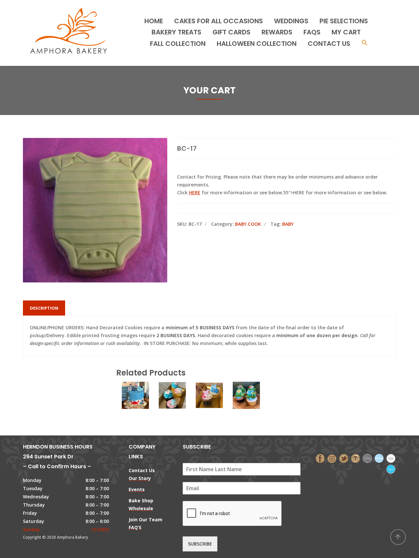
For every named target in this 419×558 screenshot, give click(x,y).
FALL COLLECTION (178, 43)
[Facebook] (320, 458)
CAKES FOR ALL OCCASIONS (218, 21)
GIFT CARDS (231, 32)
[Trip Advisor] (355, 458)
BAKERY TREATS (176, 32)
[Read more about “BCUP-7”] (209, 421)
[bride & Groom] (367, 458)
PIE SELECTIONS (343, 21)
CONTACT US (329, 43)
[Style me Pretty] (391, 458)
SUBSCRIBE (200, 544)
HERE (194, 192)
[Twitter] (343, 458)
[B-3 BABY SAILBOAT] (135, 402)
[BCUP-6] (172, 402)
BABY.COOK (248, 224)
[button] (364, 43)
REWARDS (277, 32)
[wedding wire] (391, 469)
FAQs (311, 32)
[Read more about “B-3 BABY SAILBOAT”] (135, 421)
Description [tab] (44, 308)
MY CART (346, 32)
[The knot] (379, 458)
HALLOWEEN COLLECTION (257, 43)
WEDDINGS (291, 21)
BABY (288, 224)
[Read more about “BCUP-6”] (172, 421)
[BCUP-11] (246, 402)
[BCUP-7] (209, 402)
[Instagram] (332, 458)
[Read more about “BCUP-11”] (246, 421)
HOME (153, 21)
